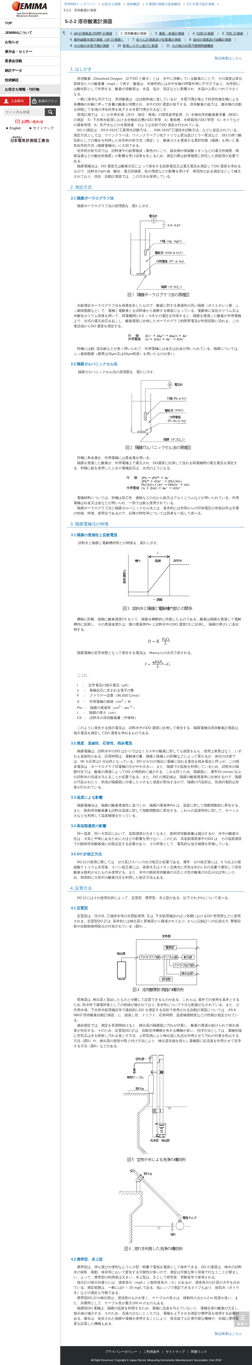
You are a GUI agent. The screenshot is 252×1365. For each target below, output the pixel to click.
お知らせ (12, 42)
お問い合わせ (32, 121)
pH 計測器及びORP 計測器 (93, 33)
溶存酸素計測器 (135, 33)
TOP (8, 23)
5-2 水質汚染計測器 (201, 4)
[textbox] (24, 112)
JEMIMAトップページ (79, 4)
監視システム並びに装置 (140, 46)
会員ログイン (47, 101)
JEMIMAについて (18, 33)
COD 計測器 (205, 33)
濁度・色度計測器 (171, 33)
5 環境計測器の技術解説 (163, 4)
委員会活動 (13, 61)
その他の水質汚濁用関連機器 (192, 46)
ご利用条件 (151, 1351)
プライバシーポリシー (121, 1351)
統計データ (13, 70)
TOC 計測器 (234, 33)
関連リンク (199, 1351)
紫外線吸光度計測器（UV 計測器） (99, 39)
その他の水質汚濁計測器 (91, 46)
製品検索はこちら (228, 58)
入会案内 (17, 101)
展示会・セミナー (18, 51)
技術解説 (12, 80)
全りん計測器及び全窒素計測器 (158, 39)
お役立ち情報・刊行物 (22, 89)
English (15, 128)
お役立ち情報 (111, 4)
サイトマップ (43, 128)
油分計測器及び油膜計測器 (212, 39)
